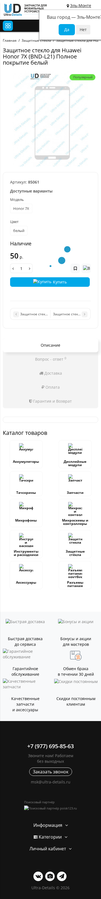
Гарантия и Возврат (52, 401)
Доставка (52, 373)
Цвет (14, 221)
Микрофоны (26, 520)
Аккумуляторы (26, 461)
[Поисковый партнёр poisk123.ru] (50, 808)
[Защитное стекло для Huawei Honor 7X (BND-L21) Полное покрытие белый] (50, 118)
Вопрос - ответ (50, 359)
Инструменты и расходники (26, 553)
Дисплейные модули (75, 463)
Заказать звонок (50, 772)
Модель (17, 199)
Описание (50, 345)
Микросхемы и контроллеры (75, 522)
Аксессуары (26, 582)
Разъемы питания (75, 584)
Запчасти (75, 492)
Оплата (52, 387)
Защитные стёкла (75, 553)
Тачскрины (26, 492)
